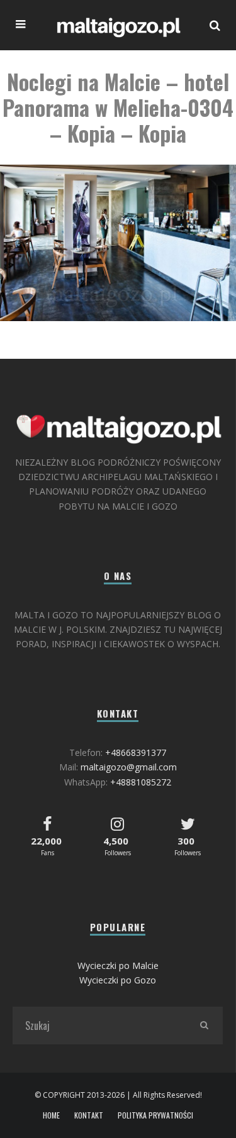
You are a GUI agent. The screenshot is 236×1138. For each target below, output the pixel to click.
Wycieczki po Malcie (118, 965)
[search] (204, 1025)
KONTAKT (88, 1115)
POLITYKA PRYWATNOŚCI (155, 1115)
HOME (51, 1115)
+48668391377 (135, 752)
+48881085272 (140, 782)
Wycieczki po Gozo (117, 980)
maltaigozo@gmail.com (129, 767)
